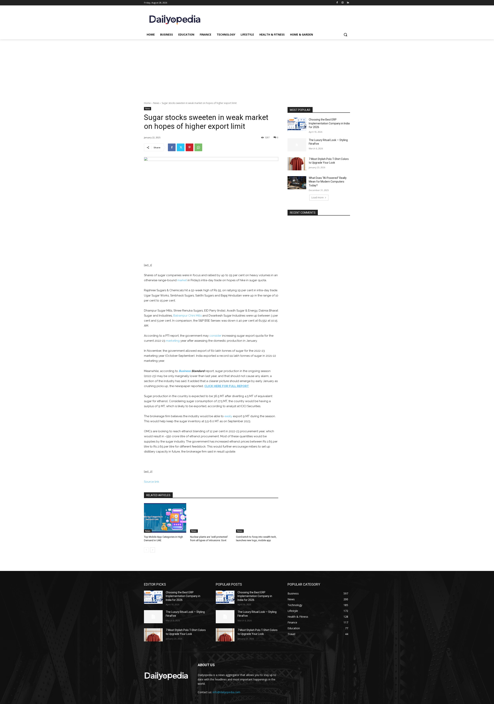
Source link (151, 481)
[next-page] (152, 549)
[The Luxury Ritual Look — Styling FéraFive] (297, 144)
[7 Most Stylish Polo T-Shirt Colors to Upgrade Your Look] (297, 163)
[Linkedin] (348, 3)
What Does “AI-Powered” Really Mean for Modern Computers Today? (328, 181)
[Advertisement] (247, 68)
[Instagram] (342, 3)
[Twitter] (180, 147)
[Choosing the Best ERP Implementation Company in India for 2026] (297, 124)
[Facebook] (337, 3)
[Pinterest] (189, 147)
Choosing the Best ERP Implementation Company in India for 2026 (329, 123)
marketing (173, 340)
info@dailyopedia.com (226, 692)
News (156, 103)
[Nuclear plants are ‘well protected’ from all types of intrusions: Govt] (211, 518)
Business (185, 371)
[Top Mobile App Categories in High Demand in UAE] (165, 518)
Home (147, 103)
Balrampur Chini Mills (187, 315)
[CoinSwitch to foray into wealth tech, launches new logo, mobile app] (257, 518)
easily (228, 416)
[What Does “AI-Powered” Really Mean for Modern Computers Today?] (297, 182)
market (182, 280)
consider (215, 335)
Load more (317, 197)
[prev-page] (146, 549)
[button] (345, 34)
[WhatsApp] (198, 147)
